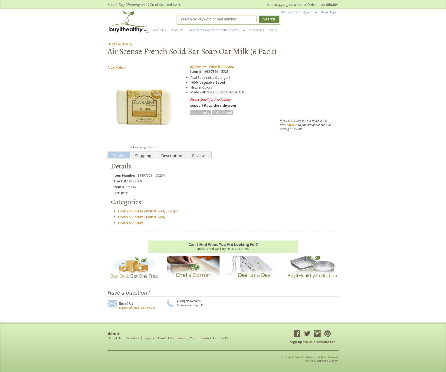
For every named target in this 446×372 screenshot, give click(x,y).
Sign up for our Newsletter (312, 342)
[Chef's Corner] (193, 282)
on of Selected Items (144, 4)
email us (292, 125)
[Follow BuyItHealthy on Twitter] (307, 334)
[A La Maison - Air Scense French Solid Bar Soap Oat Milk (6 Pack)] (143, 107)
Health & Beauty (120, 44)
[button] (229, 19)
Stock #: (120, 181)
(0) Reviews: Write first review (212, 66)
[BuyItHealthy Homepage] (130, 22)
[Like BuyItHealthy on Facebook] (296, 334)
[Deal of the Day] (252, 282)
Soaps (173, 211)
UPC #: (119, 193)
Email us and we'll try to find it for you (223, 246)
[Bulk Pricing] (312, 282)
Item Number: (125, 175)
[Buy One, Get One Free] (134, 282)
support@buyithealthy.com (137, 307)
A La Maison (117, 67)
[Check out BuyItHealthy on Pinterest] (327, 334)
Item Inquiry (201, 112)
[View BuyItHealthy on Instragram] (317, 334)
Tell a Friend (222, 112)
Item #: (196, 71)
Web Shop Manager (327, 360)
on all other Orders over (302, 4)
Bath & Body (155, 211)
